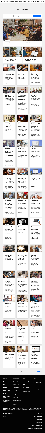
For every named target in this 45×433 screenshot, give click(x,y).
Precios (24, 380)
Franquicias (15, 404)
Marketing (5, 387)
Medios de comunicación (37, 388)
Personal (4, 393)
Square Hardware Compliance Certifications (35, 428)
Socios (34, 392)
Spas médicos (15, 397)
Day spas (14, 394)
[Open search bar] (41, 1)
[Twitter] (38, 413)
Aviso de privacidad (39, 419)
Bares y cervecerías (16, 384)
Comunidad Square (26, 387)
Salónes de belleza (16, 387)
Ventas (24, 384)
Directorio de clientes (6, 390)
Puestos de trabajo (36, 389)
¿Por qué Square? (26, 381)
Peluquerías (15, 390)
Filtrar (37, 16)
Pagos (4, 381)
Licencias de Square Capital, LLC (37, 425)
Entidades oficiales (39, 422)
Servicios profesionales (17, 400)
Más (39, 371)
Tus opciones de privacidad (37, 416)
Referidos (34, 391)
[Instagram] (41, 413)
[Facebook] (39, 413)
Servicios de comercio (26, 391)
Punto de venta (5, 380)
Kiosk (4, 384)
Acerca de (34, 386)
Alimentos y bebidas (16, 380)
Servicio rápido (15, 381)
